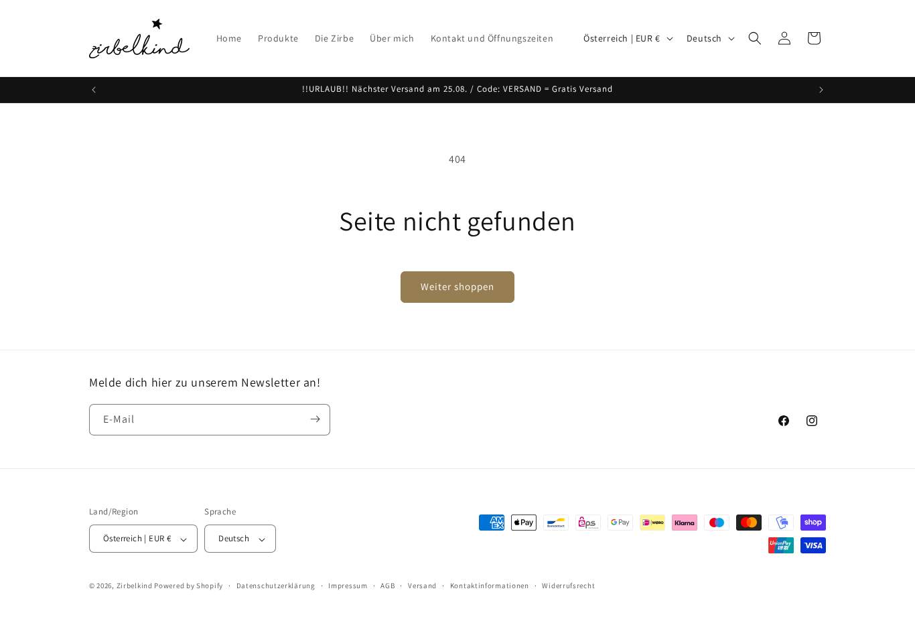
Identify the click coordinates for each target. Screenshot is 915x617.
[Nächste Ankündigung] (821, 89)
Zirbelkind (135, 586)
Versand (422, 586)
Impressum (347, 586)
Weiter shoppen (457, 286)
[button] (755, 38)
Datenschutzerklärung (275, 586)
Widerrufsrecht (568, 586)
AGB (387, 586)
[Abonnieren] (315, 419)
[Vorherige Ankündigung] (94, 89)
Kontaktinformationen (489, 586)
